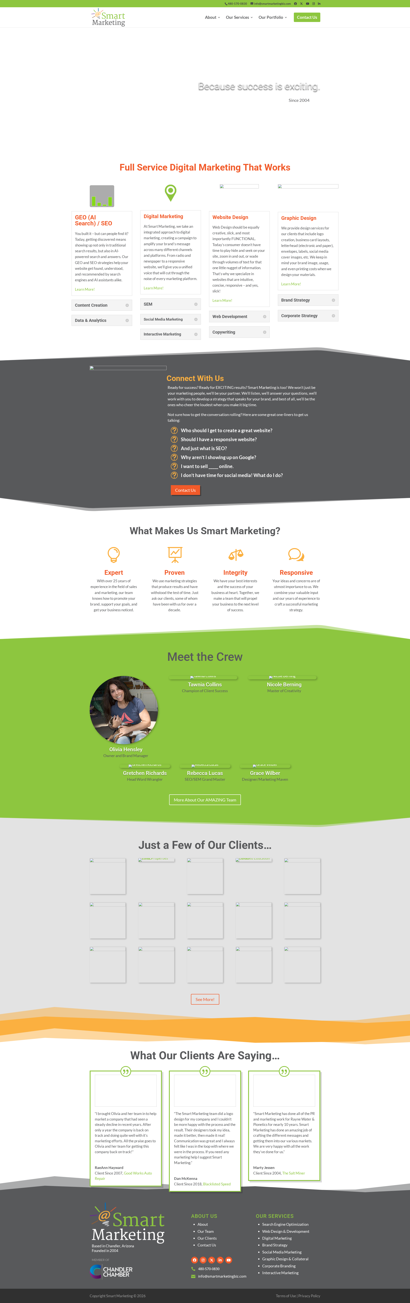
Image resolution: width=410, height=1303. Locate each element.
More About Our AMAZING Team (205, 799)
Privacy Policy (309, 1296)
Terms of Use (286, 1296)
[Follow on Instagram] (203, 1260)
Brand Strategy (274, 1245)
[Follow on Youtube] (228, 1260)
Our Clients (207, 1238)
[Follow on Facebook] (194, 1260)
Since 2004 (299, 100)
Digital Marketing (277, 1238)
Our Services (237, 18)
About (210, 18)
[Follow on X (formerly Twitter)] (211, 1260)
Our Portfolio (271, 18)
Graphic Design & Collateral (285, 1258)
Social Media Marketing (282, 1252)
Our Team (206, 1231)
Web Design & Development (285, 1231)
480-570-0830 (237, 3)
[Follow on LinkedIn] (220, 1260)
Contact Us (307, 17)
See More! (205, 999)
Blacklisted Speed (217, 1184)
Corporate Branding (279, 1266)
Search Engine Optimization (285, 1224)
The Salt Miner (293, 1173)
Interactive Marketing (280, 1272)
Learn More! (85, 289)
